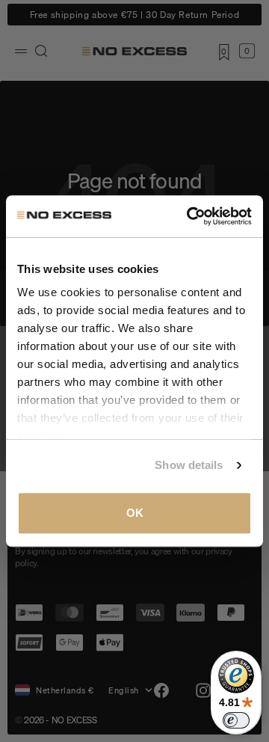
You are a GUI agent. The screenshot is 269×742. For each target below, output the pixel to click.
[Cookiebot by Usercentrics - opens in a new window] (190, 216)
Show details (189, 465)
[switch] (236, 720)
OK (134, 512)
